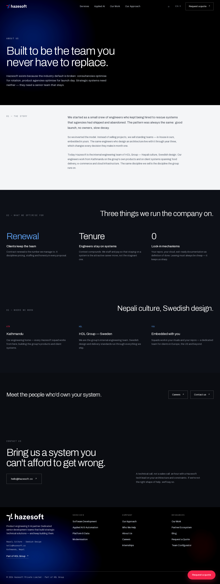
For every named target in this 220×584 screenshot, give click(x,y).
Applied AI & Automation (85, 527)
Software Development (85, 521)
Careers (178, 394)
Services (84, 6)
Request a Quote (181, 539)
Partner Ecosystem (182, 527)
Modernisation (80, 539)
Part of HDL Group (17, 556)
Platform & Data (81, 533)
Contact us (202, 394)
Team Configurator (181, 545)
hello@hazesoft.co (24, 478)
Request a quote (199, 6)
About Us (127, 533)
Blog (174, 533)
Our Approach (132, 6)
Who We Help (129, 527)
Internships (128, 545)
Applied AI (99, 6)
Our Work (115, 6)
